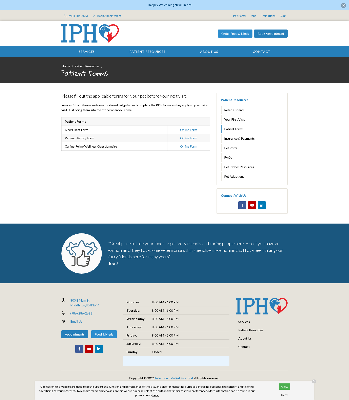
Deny (284, 395)
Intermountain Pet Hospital (174, 378)
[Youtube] (252, 205)
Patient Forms (234, 129)
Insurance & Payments (239, 138)
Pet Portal (239, 15)
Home (65, 66)
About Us (209, 51)
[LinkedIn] (262, 205)
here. (155, 395)
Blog (283, 15)
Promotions (268, 15)
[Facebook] (242, 205)
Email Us (76, 321)
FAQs (228, 157)
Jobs (253, 15)
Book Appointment (271, 33)
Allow (284, 386)
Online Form (188, 130)
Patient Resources (147, 51)
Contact (261, 51)
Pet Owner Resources (239, 167)
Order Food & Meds (235, 33)
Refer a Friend (234, 110)
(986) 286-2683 (81, 313)
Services (87, 51)
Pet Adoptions (234, 176)
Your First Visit (234, 119)
